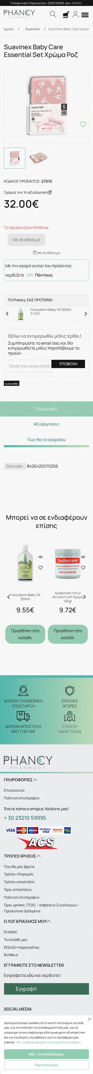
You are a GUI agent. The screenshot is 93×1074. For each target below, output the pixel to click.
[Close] (89, 1019)
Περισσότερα (46, 1064)
